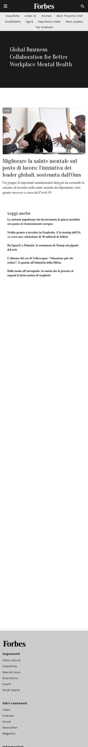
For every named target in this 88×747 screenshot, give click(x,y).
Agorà (29, 21)
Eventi (6, 684)
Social (6, 721)
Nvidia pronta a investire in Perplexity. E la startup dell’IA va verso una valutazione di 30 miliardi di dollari (44, 234)
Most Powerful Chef (69, 15)
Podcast (8, 715)
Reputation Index (49, 21)
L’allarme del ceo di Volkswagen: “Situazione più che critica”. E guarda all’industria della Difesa (40, 260)
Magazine (8, 733)
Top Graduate (44, 27)
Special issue (11, 672)
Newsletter (9, 727)
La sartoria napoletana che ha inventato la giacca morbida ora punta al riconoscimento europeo (43, 221)
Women (46, 15)
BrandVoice (10, 678)
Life (7, 110)
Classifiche (13, 15)
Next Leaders (74, 21)
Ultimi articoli (11, 660)
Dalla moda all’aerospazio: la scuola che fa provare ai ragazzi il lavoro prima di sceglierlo (40, 273)
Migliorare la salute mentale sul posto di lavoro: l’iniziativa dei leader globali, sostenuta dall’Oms (41, 168)
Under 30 (30, 15)
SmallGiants (13, 21)
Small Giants (11, 690)
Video (6, 709)
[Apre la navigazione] (5, 6)
